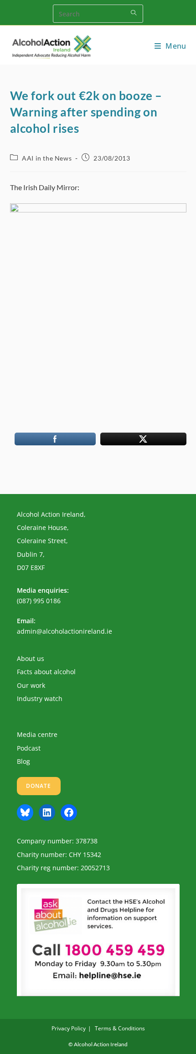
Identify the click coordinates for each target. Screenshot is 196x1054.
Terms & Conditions (120, 1028)
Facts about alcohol (46, 671)
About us (30, 658)
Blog (23, 761)
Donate (39, 786)
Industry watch (39, 698)
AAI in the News (47, 158)
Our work (31, 685)
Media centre (37, 734)
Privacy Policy (69, 1028)
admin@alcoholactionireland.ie (64, 631)
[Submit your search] (134, 12)
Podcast (29, 748)
